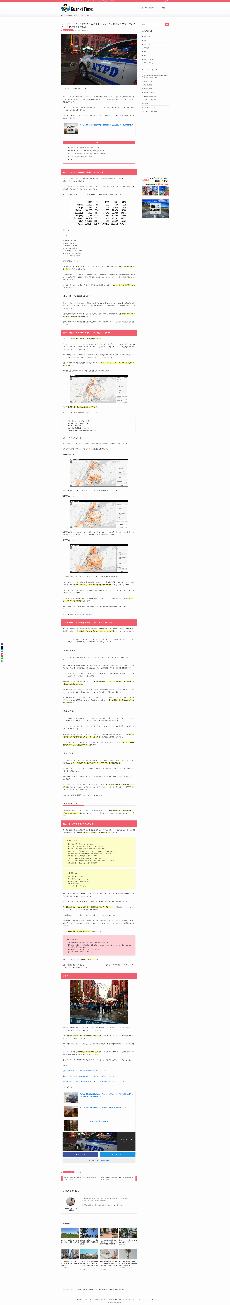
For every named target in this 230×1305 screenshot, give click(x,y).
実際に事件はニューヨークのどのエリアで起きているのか (86, 151)
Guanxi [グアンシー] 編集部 (70, 1209)
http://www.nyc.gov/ (73, 230)
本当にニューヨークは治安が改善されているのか (83, 147)
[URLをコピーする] (2, 661)
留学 (145, 55)
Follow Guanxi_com (102, 1160)
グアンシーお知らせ (149, 59)
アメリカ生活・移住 (67, 30)
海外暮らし (147, 51)
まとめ (70, 160)
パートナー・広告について (151, 111)
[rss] (165, 1)
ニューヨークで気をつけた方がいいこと (81, 157)
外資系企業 (147, 37)
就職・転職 (147, 44)
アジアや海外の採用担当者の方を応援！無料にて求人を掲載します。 (155, 76)
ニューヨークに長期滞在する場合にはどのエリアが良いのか (87, 154)
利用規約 (146, 103)
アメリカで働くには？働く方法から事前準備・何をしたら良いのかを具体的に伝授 (106, 125)
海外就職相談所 (147, 85)
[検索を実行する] (167, 24)
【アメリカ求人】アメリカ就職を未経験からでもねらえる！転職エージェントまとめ (90, 1076)
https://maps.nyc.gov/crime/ (83, 614)
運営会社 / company (149, 92)
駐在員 (146, 40)
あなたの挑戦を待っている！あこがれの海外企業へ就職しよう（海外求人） (87, 1070)
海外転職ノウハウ (149, 48)
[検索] (168, 1)
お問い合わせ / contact (149, 96)
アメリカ (78, 1172)
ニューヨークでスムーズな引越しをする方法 (94, 1121)
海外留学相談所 (147, 88)
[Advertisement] (155, 144)
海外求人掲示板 (148, 63)
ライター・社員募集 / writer (151, 100)
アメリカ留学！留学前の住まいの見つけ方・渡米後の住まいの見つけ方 (103, 1107)
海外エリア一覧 (147, 81)
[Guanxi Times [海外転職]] (77, 7)
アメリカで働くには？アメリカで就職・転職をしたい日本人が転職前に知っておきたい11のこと (93, 1081)
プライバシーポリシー (149, 107)
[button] (2, 644)
